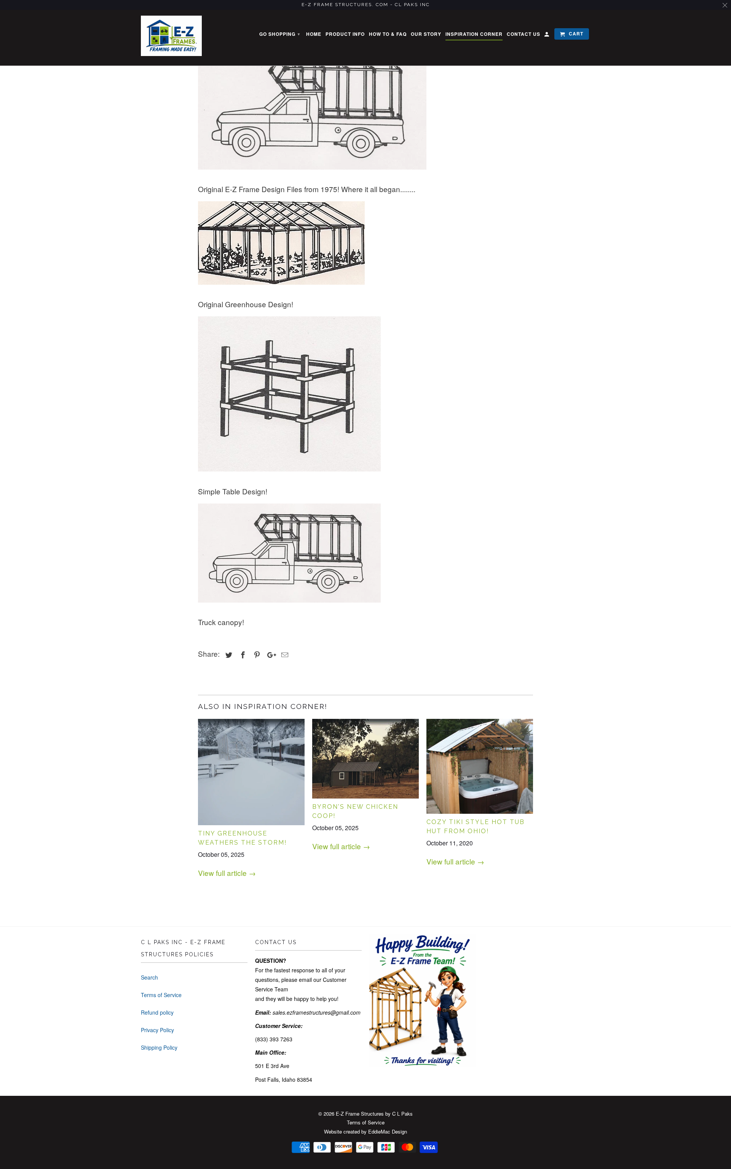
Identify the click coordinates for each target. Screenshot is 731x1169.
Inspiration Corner (474, 34)
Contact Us (523, 34)
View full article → (227, 873)
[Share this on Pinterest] (256, 654)
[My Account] (547, 35)
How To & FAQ (388, 34)
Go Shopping (279, 33)
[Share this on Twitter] (228, 654)
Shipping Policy (159, 1047)
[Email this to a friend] (284, 654)
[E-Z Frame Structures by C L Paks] (171, 36)
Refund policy (157, 1012)
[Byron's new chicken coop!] (365, 759)
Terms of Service (161, 995)
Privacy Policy (157, 1030)
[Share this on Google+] (269, 654)
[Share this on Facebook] (242, 654)
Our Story (426, 34)
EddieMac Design (387, 1131)
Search (149, 977)
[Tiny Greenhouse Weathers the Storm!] (251, 772)
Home (313, 34)
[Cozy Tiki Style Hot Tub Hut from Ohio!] (479, 766)
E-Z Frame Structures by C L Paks (374, 1113)
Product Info (345, 34)
